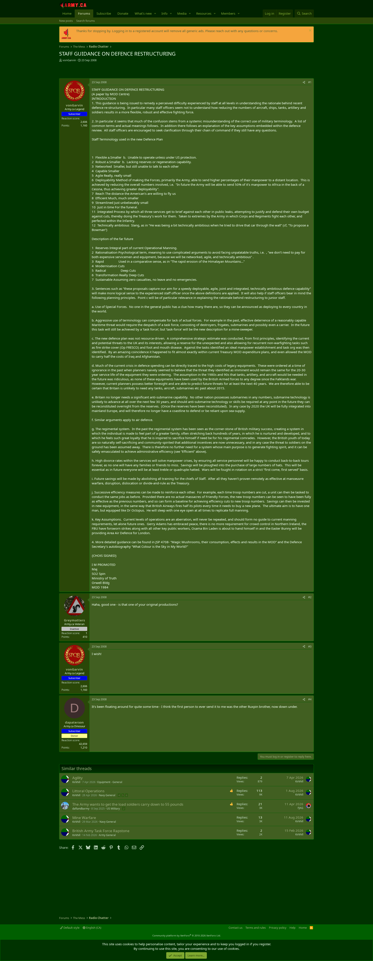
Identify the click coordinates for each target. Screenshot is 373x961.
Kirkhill (76, 782)
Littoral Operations (88, 790)
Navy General (107, 795)
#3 (309, 646)
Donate (122, 13)
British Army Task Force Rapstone (101, 830)
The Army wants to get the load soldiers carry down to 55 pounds (127, 804)
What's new (143, 13)
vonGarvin (69, 60)
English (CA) (93, 928)
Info (164, 13)
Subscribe (103, 13)
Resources (203, 13)
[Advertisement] (109, 70)
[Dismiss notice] (309, 31)
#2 (309, 597)
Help (292, 928)
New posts (66, 21)
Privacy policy (277, 928)
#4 (309, 699)
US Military (113, 808)
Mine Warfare (84, 817)
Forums (84, 13)
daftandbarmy (80, 808)
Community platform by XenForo (186, 935)
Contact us (235, 928)
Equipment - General (109, 782)
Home (66, 13)
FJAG (300, 808)
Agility (77, 777)
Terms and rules (255, 928)
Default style (71, 928)
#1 (309, 82)
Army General (107, 835)
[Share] (304, 82)
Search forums (85, 21)
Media (181, 13)
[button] (155, 13)
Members (228, 13)
